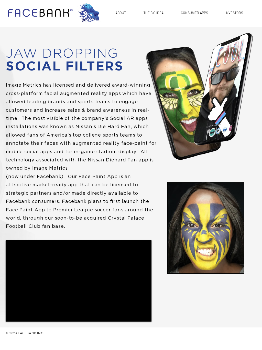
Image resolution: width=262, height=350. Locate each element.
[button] (126, 13)
